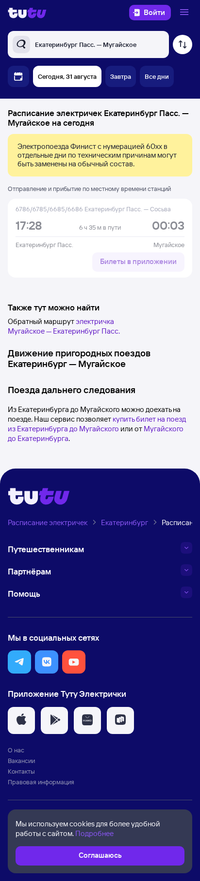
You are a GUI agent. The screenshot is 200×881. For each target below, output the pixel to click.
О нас (16, 750)
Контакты (21, 771)
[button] (19, 662)
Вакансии (21, 760)
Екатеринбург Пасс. (44, 245)
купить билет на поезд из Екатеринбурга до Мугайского (97, 423)
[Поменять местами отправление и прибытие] (182, 44)
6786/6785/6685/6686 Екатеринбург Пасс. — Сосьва (93, 209)
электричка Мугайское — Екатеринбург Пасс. (64, 326)
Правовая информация (41, 782)
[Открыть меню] (185, 12)
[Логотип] (27, 12)
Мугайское (168, 245)
